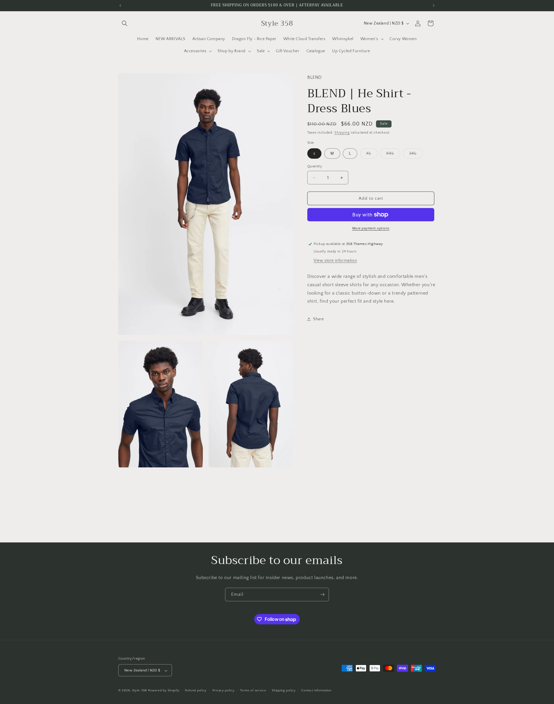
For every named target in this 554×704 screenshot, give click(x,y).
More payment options (371, 228)
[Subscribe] (322, 594)
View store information (335, 260)
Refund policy (196, 690)
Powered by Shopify (163, 690)
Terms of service (253, 690)
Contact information (316, 690)
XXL (393, 155)
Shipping (342, 132)
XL (371, 155)
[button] (124, 23)
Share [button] (318, 319)
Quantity (314, 166)
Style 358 (139, 690)
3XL (416, 155)
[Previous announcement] (120, 5)
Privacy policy (223, 690)
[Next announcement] (433, 5)
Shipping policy (284, 690)
